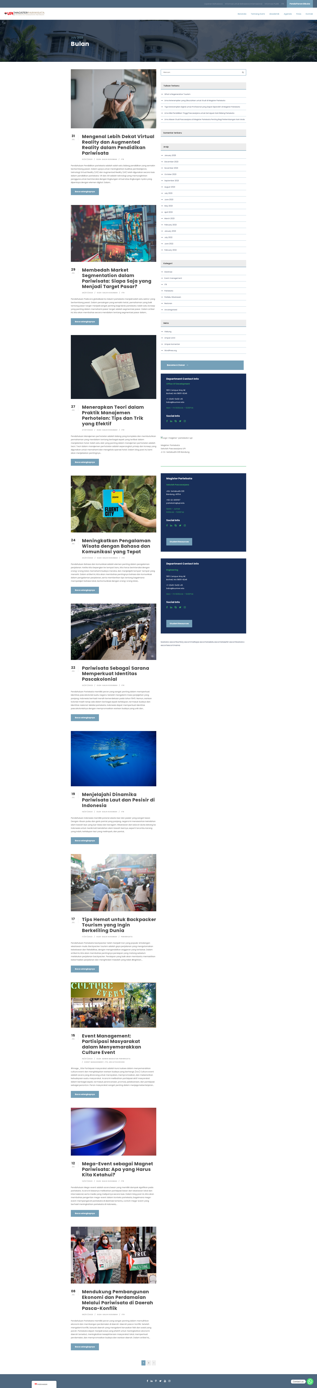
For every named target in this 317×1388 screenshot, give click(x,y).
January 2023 (170, 231)
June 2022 (168, 243)
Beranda (242, 13)
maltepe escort (198, 642)
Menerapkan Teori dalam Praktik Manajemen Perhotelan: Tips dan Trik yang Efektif (113, 415)
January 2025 (170, 155)
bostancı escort (168, 642)
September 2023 (171, 180)
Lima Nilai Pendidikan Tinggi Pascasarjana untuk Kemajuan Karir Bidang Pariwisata (199, 113)
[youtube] (165, 1381)
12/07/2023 (87, 1181)
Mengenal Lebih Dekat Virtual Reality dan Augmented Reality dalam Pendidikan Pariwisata (118, 144)
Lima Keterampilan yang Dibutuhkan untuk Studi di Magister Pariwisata (194, 100)
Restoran (168, 303)
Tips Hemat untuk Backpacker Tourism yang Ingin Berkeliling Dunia (119, 925)
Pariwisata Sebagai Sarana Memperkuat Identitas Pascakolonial (115, 673)
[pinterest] (156, 1381)
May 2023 (168, 206)
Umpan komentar (172, 344)
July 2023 (168, 193)
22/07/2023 (87, 685)
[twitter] (180, 421)
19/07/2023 (87, 812)
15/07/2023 (87, 1059)
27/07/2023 (87, 430)
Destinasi (168, 272)
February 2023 (170, 225)
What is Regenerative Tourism (177, 94)
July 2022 (168, 237)
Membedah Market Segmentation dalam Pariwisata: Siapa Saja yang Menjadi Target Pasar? (116, 278)
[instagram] (185, 421)
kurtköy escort (183, 642)
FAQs (298, 13)
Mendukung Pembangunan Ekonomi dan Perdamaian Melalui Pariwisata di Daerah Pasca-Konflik (117, 1299)
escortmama (173, 645)
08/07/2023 (87, 1314)
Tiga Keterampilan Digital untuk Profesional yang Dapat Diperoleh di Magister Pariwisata (202, 107)
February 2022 (170, 250)
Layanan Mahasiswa (213, 3)
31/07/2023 (87, 159)
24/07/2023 (87, 558)
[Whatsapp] (310, 1381)
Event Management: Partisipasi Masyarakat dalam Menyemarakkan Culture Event (111, 1044)
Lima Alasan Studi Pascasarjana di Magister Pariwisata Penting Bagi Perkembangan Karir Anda (204, 119)
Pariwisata (126, 937)
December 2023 (171, 161)
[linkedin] (171, 421)
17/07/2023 (87, 937)
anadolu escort (213, 642)
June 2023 (168, 199)
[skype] (176, 421)
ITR (282, 3)
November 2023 (171, 168)
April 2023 (168, 212)
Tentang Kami (258, 13)
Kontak (309, 13)
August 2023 (169, 187)
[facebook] (167, 421)
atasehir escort (228, 642)
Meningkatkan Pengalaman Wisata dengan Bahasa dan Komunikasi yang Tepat (116, 546)
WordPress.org (170, 350)
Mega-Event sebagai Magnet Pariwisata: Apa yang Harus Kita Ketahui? (117, 1169)
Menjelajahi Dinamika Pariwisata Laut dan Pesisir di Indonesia (118, 800)
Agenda (288, 13)
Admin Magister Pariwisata (116, 1059)
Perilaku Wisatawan (172, 297)
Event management (94, 1062)
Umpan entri (169, 338)
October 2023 (170, 174)
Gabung (167, 331)
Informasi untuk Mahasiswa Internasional (243, 3)
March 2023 (169, 218)
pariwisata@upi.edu (170, 462)
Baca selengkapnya (85, 191)
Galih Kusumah (109, 159)
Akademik (274, 13)
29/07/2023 (87, 293)
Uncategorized (117, 1062)
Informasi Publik (272, 3)
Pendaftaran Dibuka (300, 3)
